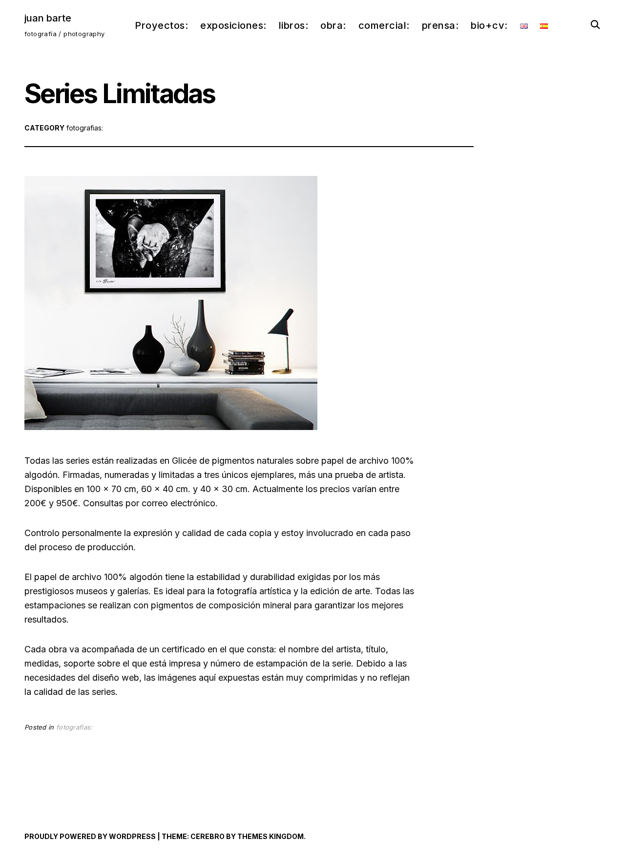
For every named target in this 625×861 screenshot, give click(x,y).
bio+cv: (489, 25)
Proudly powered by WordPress (90, 836)
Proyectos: (161, 25)
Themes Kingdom (270, 836)
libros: (294, 25)
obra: (333, 25)
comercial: (384, 25)
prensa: (440, 25)
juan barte (47, 18)
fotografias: (84, 128)
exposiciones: (233, 25)
